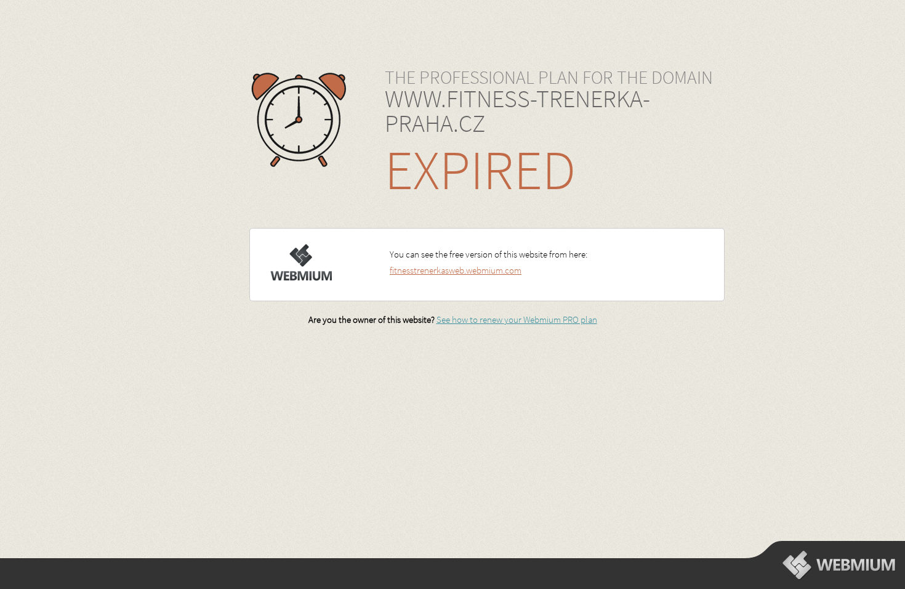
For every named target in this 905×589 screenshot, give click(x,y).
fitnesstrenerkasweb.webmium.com (455, 270)
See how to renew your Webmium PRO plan (516, 319)
